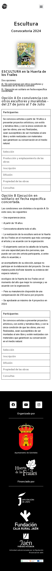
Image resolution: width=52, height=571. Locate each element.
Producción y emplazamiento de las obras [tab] (23, 160)
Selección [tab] (8, 151)
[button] (41, 6)
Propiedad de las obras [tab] (16, 181)
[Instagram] (39, 404)
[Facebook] (13, 404)
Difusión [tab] (8, 175)
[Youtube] (26, 404)
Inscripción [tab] (9, 168)
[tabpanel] (26, 132)
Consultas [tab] (8, 188)
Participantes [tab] (10, 112)
